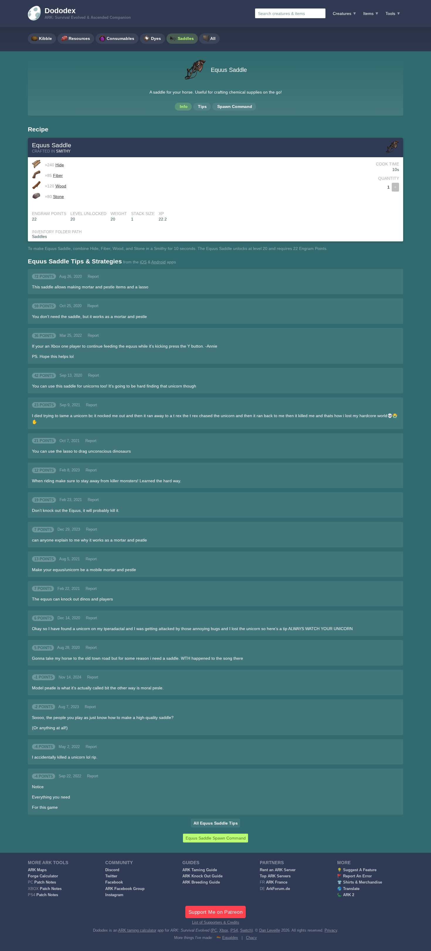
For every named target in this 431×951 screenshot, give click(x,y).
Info (184, 106)
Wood (60, 186)
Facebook (114, 882)
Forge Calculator (43, 876)
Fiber (58, 175)
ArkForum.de (278, 889)
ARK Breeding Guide (201, 882)
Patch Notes (45, 882)
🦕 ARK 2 (345, 895)
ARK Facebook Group (125, 889)
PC (214, 930)
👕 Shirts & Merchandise (359, 882)
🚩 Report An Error (354, 876)
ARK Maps (37, 870)
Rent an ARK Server (278, 870)
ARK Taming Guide (199, 870)
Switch (246, 930)
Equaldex (230, 938)
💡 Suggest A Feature (356, 870)
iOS (143, 262)
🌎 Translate (348, 889)
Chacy (251, 938)
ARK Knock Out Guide (202, 876)
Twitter (111, 876)
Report (93, 277)
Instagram (114, 895)
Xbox (223, 930)
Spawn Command (234, 106)
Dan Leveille (269, 930)
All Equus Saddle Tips (216, 823)
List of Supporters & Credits (215, 922)
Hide (59, 165)
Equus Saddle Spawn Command (216, 838)
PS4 (234, 930)
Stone (58, 196)
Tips (202, 106)
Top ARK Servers (275, 876)
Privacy (331, 930)
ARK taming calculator (137, 930)
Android (158, 262)
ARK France (276, 882)
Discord (112, 870)
